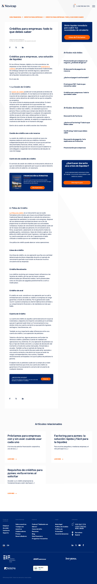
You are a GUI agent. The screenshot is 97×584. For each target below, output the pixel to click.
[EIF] (18, 559)
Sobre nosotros (21, 524)
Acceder (6, 528)
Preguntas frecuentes (40, 539)
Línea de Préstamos (77, 37)
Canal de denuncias (61, 534)
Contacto (6, 530)
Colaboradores (21, 531)
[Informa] (79, 559)
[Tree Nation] (48, 568)
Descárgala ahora (37, 187)
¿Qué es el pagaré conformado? (76, 77)
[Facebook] (83, 545)
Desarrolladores (21, 536)
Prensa (18, 534)
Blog (33, 534)
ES (4, 545)
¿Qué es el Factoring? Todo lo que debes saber (77, 123)
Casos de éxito (37, 529)
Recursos (45, 379)
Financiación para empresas (75, 148)
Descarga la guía (77, 182)
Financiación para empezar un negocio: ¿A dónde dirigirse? (75, 62)
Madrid (77, 535)
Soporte (6, 533)
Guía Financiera (15, 17)
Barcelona (78, 532)
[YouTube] (80, 545)
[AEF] (18, 568)
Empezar (6, 526)
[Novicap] (9, 6)
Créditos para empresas (33, 17)
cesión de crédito (18, 92)
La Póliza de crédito (16, 213)
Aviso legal (58, 524)
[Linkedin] (72, 545)
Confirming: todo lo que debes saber (75, 132)
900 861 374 (80, 524)
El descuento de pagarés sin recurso (75, 70)
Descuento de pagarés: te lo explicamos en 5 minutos (75, 140)
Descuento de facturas (73, 116)
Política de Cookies (61, 527)
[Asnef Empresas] (48, 559)
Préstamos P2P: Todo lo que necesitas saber (74, 85)
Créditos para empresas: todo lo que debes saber (76, 93)
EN (8, 545)
